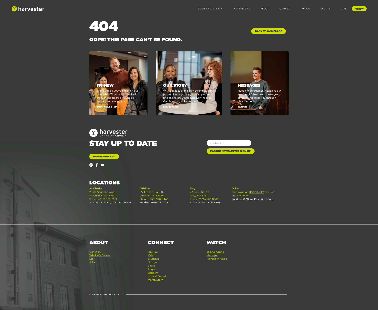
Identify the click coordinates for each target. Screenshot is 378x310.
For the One (241, 8)
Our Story (95, 251)
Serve (151, 265)
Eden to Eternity (210, 8)
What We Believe (99, 255)
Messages (212, 255)
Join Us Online (215, 251)
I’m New (153, 251)
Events (325, 8)
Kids (150, 255)
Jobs (92, 262)
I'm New (359, 9)
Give (344, 8)
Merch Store (155, 279)
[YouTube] (102, 165)
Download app (104, 156)
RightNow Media (217, 258)
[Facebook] (96, 165)
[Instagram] (91, 165)
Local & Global (157, 276)
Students (153, 258)
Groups (152, 262)
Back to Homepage (268, 31)
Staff (92, 258)
